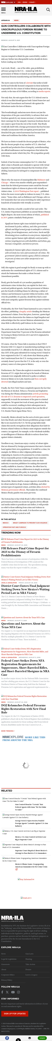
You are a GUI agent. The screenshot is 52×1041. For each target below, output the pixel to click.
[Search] (48, 9)
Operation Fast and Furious (14, 527)
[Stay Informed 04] (26, 879)
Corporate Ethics (8, 975)
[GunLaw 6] (26, 898)
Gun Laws (29, 954)
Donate (32, 2)
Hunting (28, 959)
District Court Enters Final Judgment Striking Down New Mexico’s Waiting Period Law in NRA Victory (25, 589)
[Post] (18, 1039)
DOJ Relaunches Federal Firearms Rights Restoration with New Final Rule (23, 708)
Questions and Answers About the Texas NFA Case (23, 625)
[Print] (30, 1039)
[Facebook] (7, 1039)
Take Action (30, 964)
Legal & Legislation (9, 583)
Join (19, 2)
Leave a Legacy (31, 975)
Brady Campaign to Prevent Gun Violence (30, 523)
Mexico (5, 523)
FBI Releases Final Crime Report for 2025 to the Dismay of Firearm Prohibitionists (25, 551)
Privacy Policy (6, 980)
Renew (25, 2)
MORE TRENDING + (8, 731)
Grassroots (5, 964)
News (16, 20)
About (3, 969)
